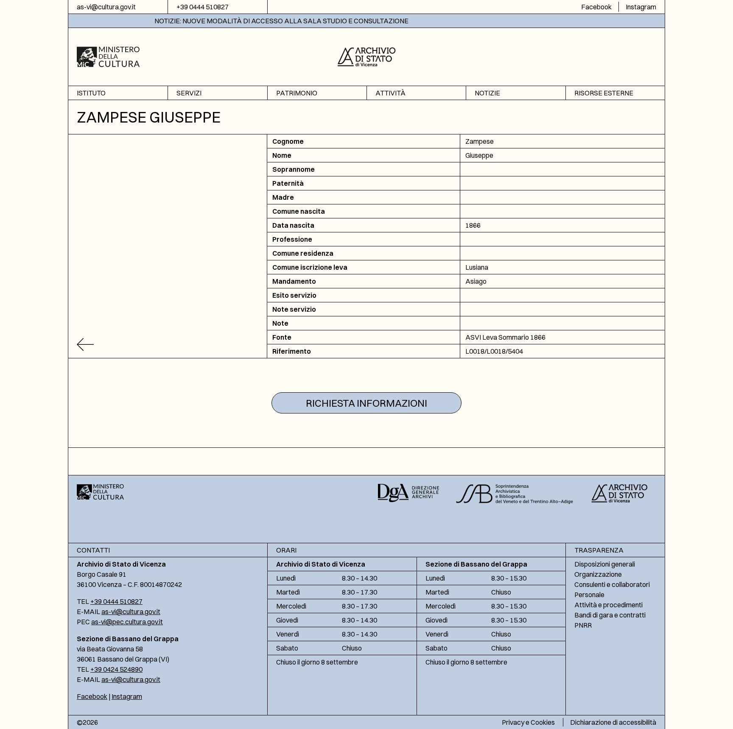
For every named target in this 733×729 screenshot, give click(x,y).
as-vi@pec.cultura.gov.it (127, 621)
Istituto (91, 93)
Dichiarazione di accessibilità (613, 722)
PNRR (583, 625)
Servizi (188, 93)
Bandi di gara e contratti (610, 615)
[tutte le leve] (168, 344)
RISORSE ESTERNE (603, 93)
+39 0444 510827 (202, 7)
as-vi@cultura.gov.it (106, 7)
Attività (390, 93)
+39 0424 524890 (116, 669)
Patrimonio (296, 93)
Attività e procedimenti (608, 605)
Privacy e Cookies (528, 722)
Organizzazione (598, 574)
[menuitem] (118, 93)
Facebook (596, 7)
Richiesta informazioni (366, 403)
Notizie (487, 93)
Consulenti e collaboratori (612, 584)
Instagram (641, 7)
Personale (589, 594)
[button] (367, 56)
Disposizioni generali (604, 564)
